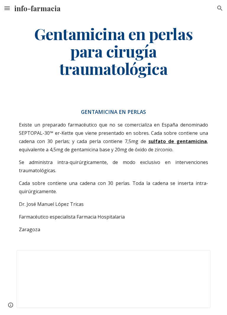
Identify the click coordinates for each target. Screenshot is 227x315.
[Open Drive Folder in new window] (199, 257)
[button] (7, 8)
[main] (113, 51)
